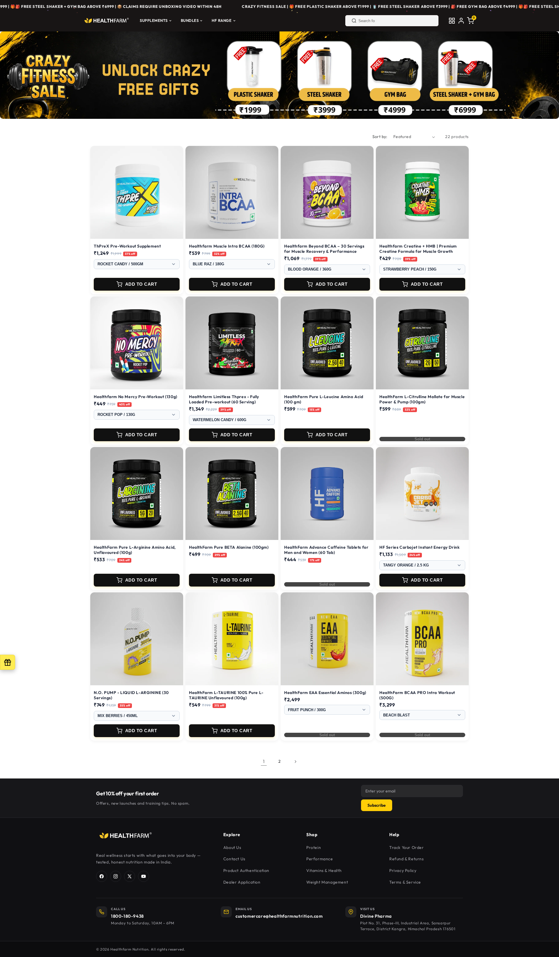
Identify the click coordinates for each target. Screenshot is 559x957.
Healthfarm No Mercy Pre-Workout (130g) (135, 396)
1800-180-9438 (127, 916)
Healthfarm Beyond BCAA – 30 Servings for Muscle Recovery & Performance (324, 248)
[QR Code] (452, 20)
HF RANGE (221, 20)
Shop (311, 834)
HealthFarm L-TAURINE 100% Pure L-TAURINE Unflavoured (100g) (226, 695)
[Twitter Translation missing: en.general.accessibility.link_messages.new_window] (129, 876)
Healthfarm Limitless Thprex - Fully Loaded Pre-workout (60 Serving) (224, 399)
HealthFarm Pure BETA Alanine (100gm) (229, 547)
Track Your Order (406, 847)
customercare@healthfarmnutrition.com (279, 916)
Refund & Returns (406, 858)
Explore (231, 834)
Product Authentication (246, 870)
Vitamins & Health (324, 870)
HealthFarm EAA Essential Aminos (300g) (325, 692)
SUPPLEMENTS (154, 20)
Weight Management (327, 882)
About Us (232, 847)
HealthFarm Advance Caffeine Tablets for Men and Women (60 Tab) (326, 550)
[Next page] (295, 761)
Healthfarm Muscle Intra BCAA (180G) (227, 246)
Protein (313, 847)
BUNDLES (190, 20)
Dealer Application (242, 882)
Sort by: (380, 136)
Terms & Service (405, 882)
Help (394, 834)
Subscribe (376, 805)
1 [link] (264, 761)
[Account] (461, 20)
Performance (319, 858)
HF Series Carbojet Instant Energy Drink (419, 547)
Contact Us (234, 858)
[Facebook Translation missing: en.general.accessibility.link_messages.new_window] (101, 876)
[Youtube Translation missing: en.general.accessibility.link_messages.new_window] (143, 876)
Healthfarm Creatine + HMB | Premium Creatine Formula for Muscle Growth (418, 248)
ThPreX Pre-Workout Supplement (127, 246)
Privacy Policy (402, 870)
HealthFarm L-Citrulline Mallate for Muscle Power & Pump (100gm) (422, 399)
